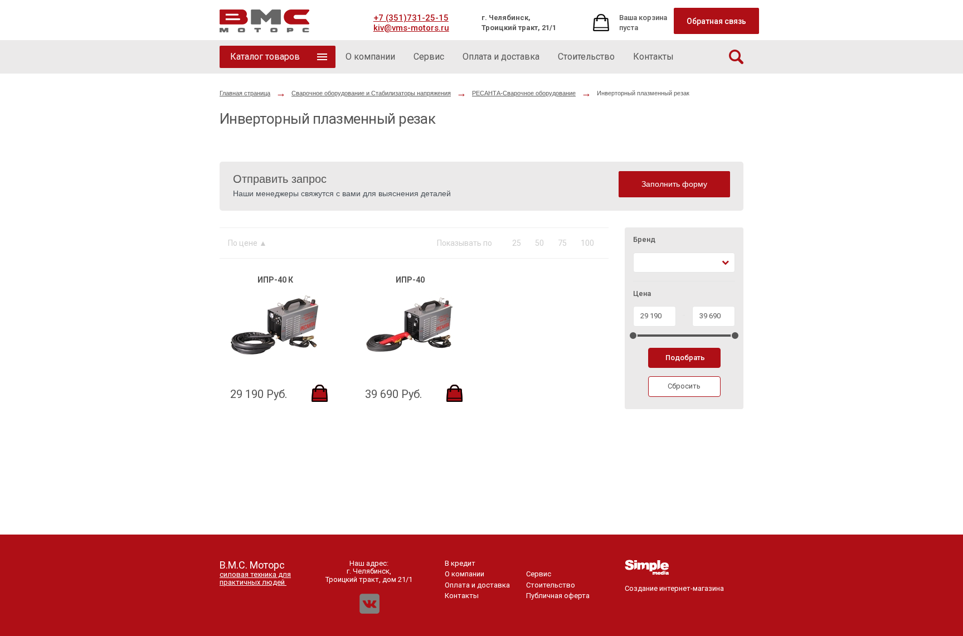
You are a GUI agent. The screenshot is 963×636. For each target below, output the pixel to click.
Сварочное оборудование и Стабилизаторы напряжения (371, 93)
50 (539, 243)
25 (516, 243)
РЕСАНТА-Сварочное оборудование (524, 93)
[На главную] (264, 20)
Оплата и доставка (477, 585)
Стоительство (550, 585)
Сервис (538, 574)
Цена (642, 294)
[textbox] (643, 263)
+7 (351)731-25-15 (411, 18)
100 (587, 243)
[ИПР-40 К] (274, 357)
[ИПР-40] (409, 357)
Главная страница (245, 93)
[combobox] (684, 263)
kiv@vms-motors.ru (411, 28)
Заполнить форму (674, 183)
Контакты (462, 595)
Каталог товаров (265, 56)
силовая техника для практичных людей (255, 578)
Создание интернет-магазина (674, 588)
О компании (464, 574)
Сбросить (684, 386)
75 (562, 243)
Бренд (644, 240)
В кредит (460, 563)
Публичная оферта (558, 595)
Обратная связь (716, 21)
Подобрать (685, 357)
